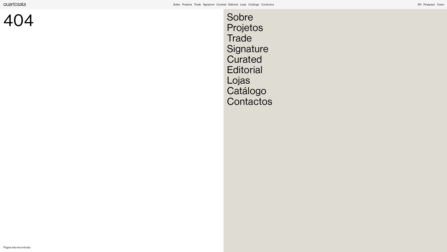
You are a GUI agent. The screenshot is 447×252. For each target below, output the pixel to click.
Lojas (243, 4)
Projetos (187, 4)
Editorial (233, 4)
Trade (197, 4)
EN (419, 4)
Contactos (267, 4)
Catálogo (253, 4)
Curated (221, 4)
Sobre (176, 4)
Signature (208, 4)
